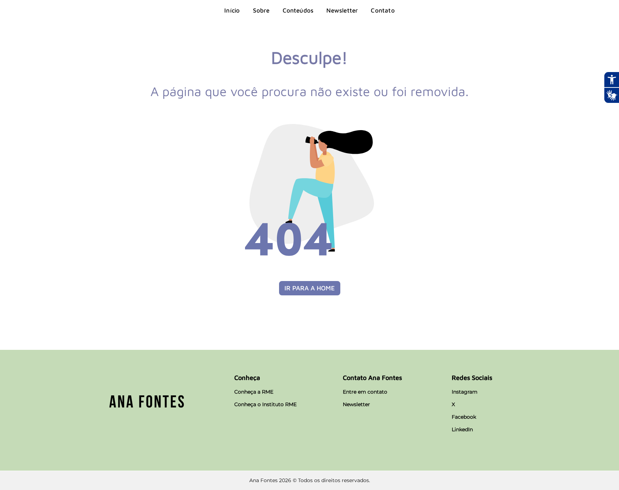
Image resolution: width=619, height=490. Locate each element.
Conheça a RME (253, 392)
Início (232, 10)
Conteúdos (298, 10)
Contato (382, 10)
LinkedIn (462, 429)
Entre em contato (365, 392)
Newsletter (342, 10)
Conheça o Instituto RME (265, 404)
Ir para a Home (309, 288)
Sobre (261, 10)
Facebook (464, 417)
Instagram (465, 392)
